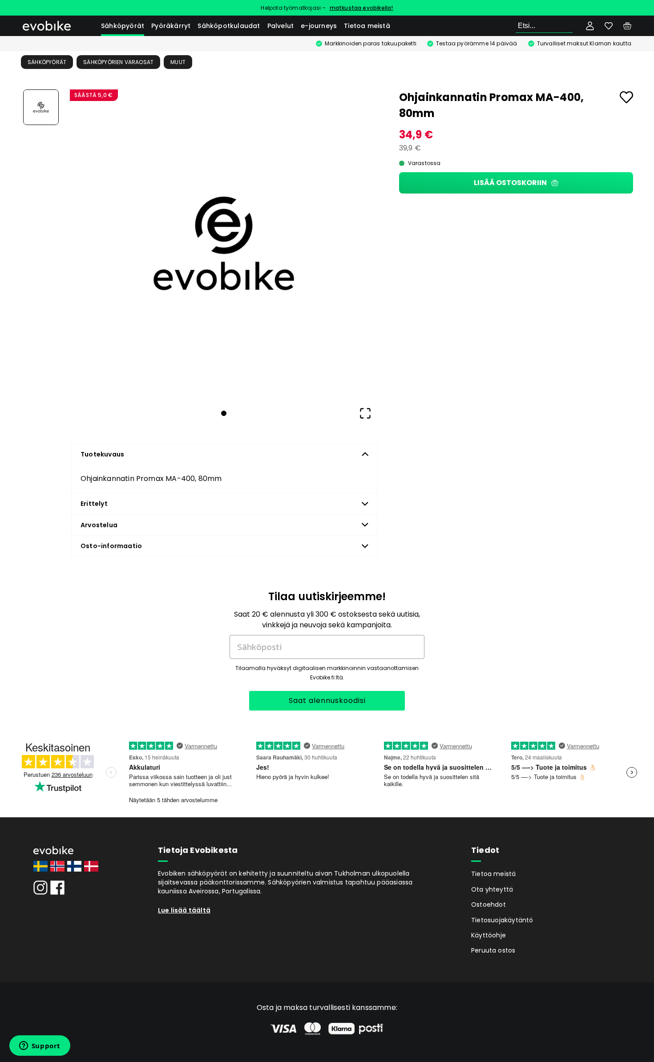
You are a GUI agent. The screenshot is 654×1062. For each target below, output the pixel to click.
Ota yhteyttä (492, 889)
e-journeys (319, 25)
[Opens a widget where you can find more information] (39, 1046)
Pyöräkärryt (170, 25)
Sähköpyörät (122, 25)
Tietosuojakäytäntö (502, 920)
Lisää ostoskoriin (510, 183)
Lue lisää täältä (184, 910)
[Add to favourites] (626, 97)
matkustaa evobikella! (361, 8)
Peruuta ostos (493, 950)
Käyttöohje (488, 935)
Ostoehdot (488, 904)
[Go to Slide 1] (41, 107)
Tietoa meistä (367, 25)
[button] (224, 243)
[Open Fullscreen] (365, 413)
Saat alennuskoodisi (327, 700)
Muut (178, 62)
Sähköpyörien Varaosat (118, 62)
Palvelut (280, 25)
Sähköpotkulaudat (229, 25)
